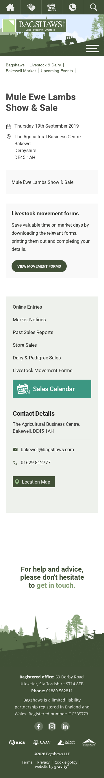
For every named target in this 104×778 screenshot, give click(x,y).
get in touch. (56, 585)
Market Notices (29, 319)
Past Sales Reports (33, 332)
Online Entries (27, 306)
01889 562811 (59, 690)
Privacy (43, 762)
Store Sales (25, 345)
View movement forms (39, 266)
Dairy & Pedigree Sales (37, 357)
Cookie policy (66, 762)
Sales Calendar (54, 389)
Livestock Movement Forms (43, 370)
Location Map (36, 482)
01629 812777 (36, 462)
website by (52, 766)
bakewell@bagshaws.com (47, 449)
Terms (27, 762)
